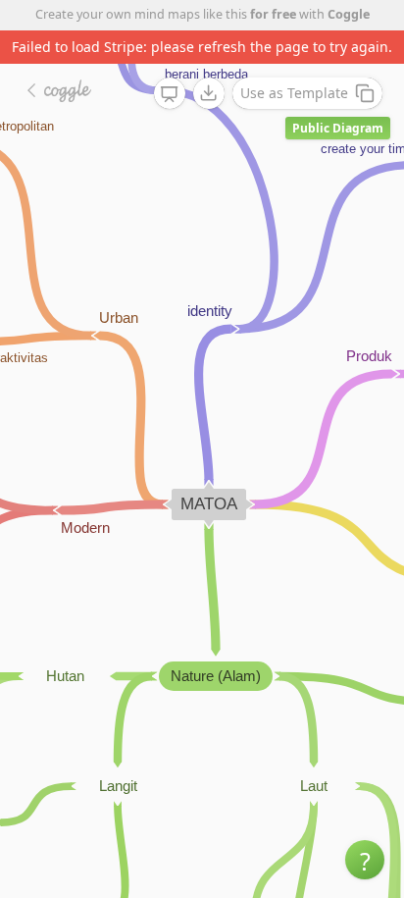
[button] (364, 859)
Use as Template (294, 92)
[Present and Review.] (169, 94)
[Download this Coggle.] (209, 93)
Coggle (349, 14)
